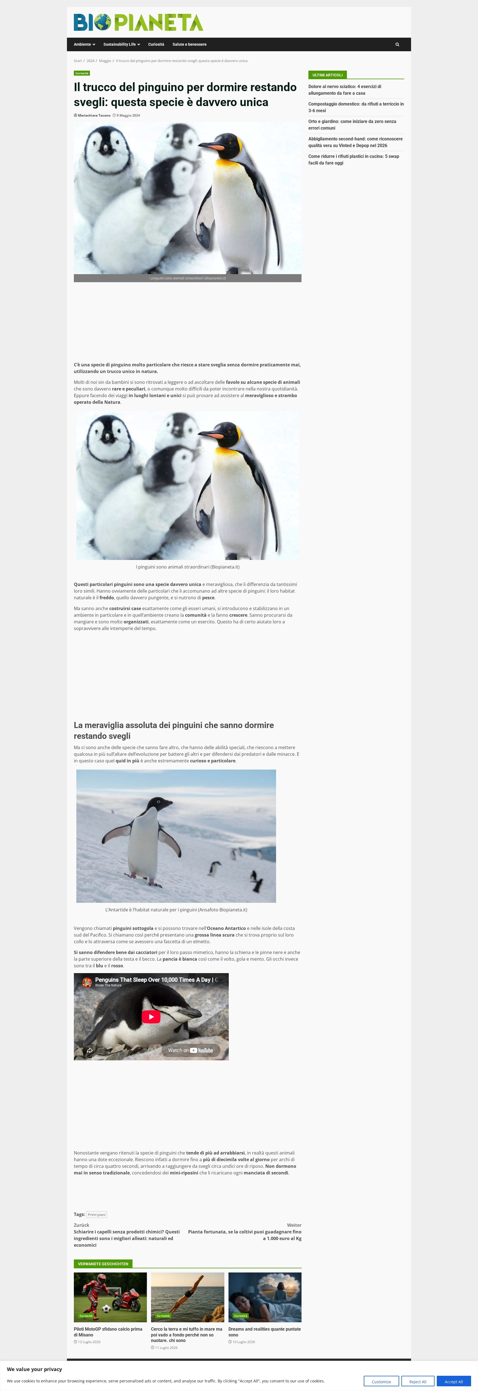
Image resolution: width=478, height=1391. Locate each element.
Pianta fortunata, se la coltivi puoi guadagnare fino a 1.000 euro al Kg (245, 1231)
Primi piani (96, 1214)
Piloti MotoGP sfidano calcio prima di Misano (110, 1297)
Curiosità (156, 44)
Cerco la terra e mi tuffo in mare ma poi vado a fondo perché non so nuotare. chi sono (187, 1297)
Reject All (418, 1381)
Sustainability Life (119, 44)
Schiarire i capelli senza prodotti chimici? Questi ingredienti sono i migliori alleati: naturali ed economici (127, 1235)
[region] (239, 1376)
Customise (381, 1381)
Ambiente (82, 44)
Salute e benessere (190, 44)
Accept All (454, 1381)
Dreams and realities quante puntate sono (265, 1297)
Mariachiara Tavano (94, 115)
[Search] (397, 44)
